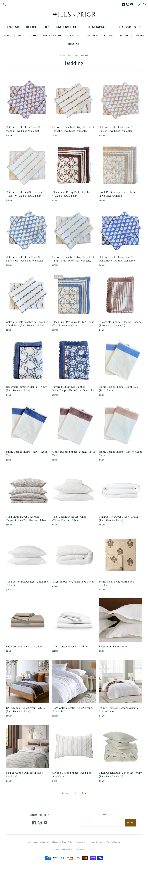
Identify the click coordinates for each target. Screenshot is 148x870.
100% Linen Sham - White (114, 646)
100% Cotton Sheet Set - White (70, 646)
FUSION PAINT (73, 44)
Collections (73, 55)
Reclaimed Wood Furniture (128, 27)
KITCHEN (73, 35)
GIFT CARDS (108, 35)
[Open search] (4, 4)
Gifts (34, 35)
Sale (47, 27)
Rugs (20, 35)
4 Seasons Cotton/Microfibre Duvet (73, 581)
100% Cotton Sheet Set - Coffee (24, 646)
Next (84, 793)
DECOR (6, 35)
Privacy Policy (81, 842)
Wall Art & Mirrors (52, 35)
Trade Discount (97, 842)
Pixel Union (73, 849)
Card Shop (139, 35)
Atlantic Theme (59, 849)
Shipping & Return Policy (62, 842)
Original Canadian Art (98, 27)
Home (62, 55)
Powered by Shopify (87, 849)
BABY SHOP (90, 35)
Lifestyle (124, 35)
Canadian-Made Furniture (67, 27)
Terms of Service (113, 842)
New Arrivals (13, 27)
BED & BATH (31, 27)
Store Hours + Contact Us (38, 842)
